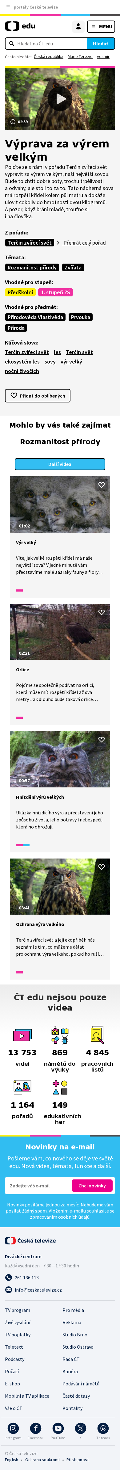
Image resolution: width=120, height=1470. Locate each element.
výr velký (71, 361)
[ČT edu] (20, 28)
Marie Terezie (80, 56)
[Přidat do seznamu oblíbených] (101, 485)
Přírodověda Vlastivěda (35, 317)
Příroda (16, 327)
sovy (50, 361)
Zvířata (73, 267)
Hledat (100, 43)
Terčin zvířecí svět (30, 242)
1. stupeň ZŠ (55, 292)
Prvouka (80, 317)
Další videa (59, 464)
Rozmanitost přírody (32, 267)
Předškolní (20, 292)
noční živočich (22, 371)
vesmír (103, 56)
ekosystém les (22, 361)
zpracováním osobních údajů (60, 1217)
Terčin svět (79, 352)
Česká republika (48, 56)
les (57, 352)
